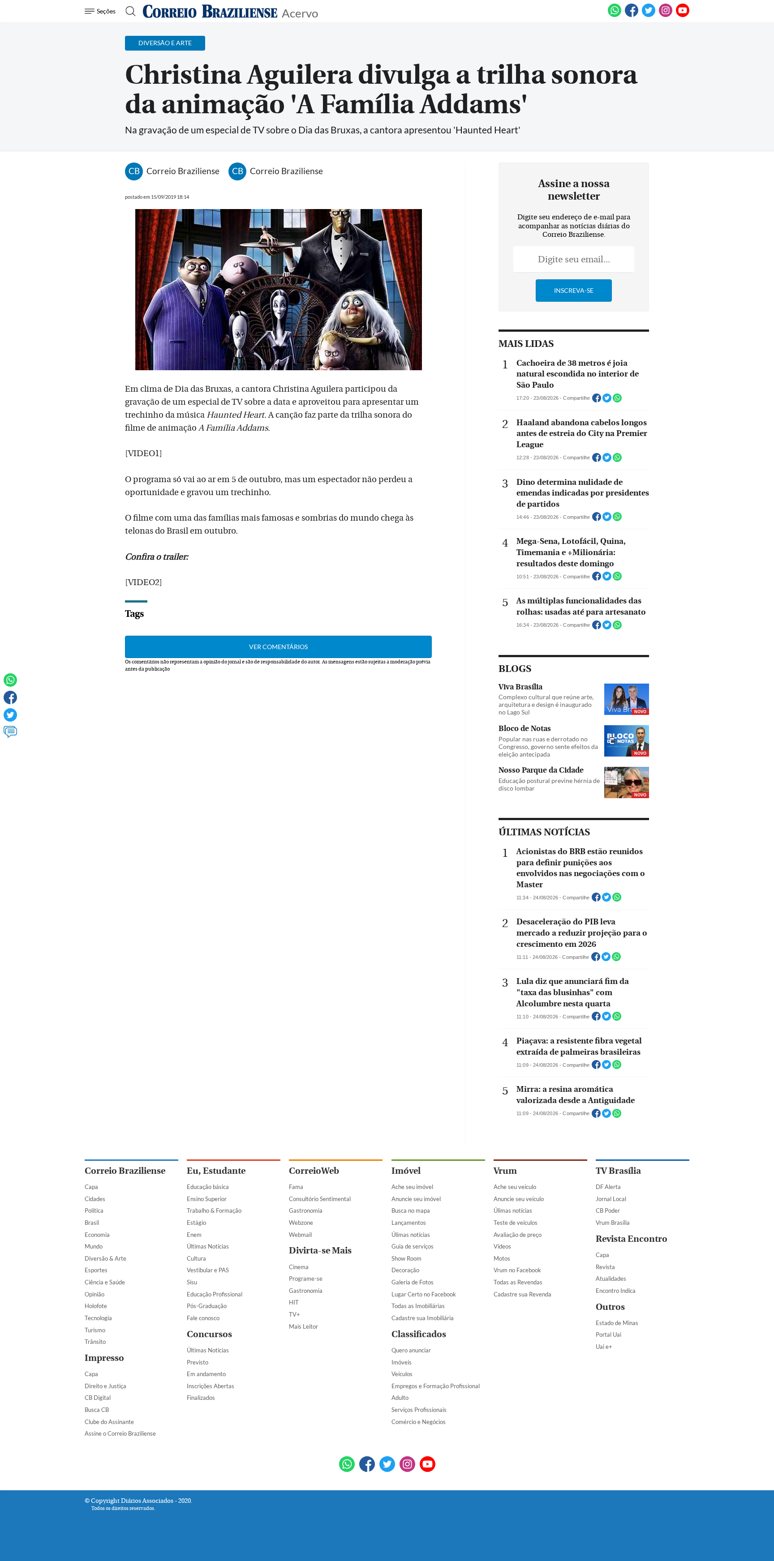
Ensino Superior (207, 1198)
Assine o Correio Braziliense (120, 1433)
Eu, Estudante (216, 1171)
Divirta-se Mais (320, 1250)
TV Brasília (618, 1171)
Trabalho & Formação (214, 1210)
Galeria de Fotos (412, 1282)
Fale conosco (203, 1318)
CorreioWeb (314, 1171)
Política (94, 1210)
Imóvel (406, 1171)
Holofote (96, 1305)
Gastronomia (305, 1210)
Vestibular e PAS (208, 1270)
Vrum (505, 1171)
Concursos (209, 1334)
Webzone (301, 1222)
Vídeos (502, 1246)
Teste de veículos (516, 1222)
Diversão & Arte (105, 1258)
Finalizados (201, 1397)
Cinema (299, 1266)
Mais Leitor (303, 1326)
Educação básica (208, 1186)
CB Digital (98, 1397)
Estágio (196, 1222)
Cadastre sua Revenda (522, 1294)
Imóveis (401, 1362)
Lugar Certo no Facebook (423, 1294)
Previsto (197, 1362)
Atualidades (611, 1278)
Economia (97, 1234)
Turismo (95, 1330)
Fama (296, 1186)
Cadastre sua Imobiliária (422, 1318)
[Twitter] (10, 719)
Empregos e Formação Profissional (435, 1386)
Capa (91, 1186)
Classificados (418, 1334)
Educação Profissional (214, 1294)
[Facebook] (631, 15)
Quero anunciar (411, 1350)
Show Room (406, 1258)
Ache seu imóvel (412, 1186)
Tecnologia (98, 1318)
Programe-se (305, 1278)
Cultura (196, 1258)
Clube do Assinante (109, 1421)
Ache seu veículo (515, 1186)
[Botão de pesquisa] (127, 11)
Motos (502, 1258)
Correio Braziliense (125, 1171)
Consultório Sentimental (320, 1198)
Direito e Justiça (105, 1386)
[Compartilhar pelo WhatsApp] (617, 400)
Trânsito (95, 1341)
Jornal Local (611, 1198)
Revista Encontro (631, 1239)
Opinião (94, 1294)
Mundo (94, 1246)
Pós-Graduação (207, 1305)
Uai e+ (604, 1346)
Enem (194, 1234)
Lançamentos (408, 1222)
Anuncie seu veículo (519, 1198)
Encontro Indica (616, 1290)
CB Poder (608, 1210)
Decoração (405, 1270)
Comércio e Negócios (418, 1421)
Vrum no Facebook (517, 1270)
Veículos (402, 1373)
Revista (605, 1266)
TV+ (294, 1314)
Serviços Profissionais (419, 1409)
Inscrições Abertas (210, 1386)
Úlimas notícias (410, 1234)
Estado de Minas (617, 1322)
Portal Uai (608, 1334)
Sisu (192, 1282)
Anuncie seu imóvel (416, 1198)
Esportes (96, 1270)
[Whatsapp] (10, 684)
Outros (610, 1307)
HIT (294, 1302)
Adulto (399, 1397)
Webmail (300, 1234)
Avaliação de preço (518, 1234)
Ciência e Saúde (105, 1282)
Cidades (95, 1198)
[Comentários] (10, 736)
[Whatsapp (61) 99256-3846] (614, 15)
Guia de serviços (412, 1246)
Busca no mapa (410, 1210)
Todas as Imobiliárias (418, 1305)
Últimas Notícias (208, 1246)
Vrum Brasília (613, 1222)
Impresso (104, 1358)
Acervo (300, 12)
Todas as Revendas (518, 1282)
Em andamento (206, 1373)
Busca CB (97, 1409)
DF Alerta (608, 1186)
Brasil (92, 1222)
